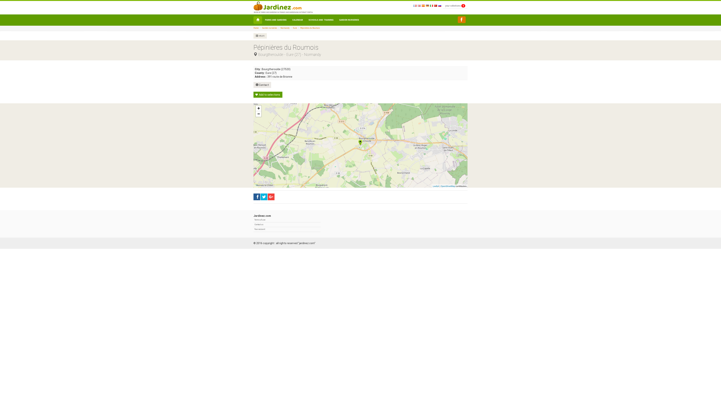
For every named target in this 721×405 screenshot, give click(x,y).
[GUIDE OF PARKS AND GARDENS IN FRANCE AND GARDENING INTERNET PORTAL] (283, 5)
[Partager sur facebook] (256, 197)
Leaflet (436, 186)
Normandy (285, 28)
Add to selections (269, 94)
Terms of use (259, 220)
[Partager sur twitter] (264, 197)
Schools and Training (320, 20)
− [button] (258, 114)
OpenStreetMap (448, 186)
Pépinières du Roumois (310, 28)
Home (256, 28)
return (261, 35)
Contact (263, 84)
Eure (295, 28)
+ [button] (258, 108)
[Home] (257, 20)
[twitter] (271, 197)
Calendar (297, 20)
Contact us (258, 225)
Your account (259, 229)
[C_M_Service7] (462, 19)
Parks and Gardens (276, 20)
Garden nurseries (349, 20)
